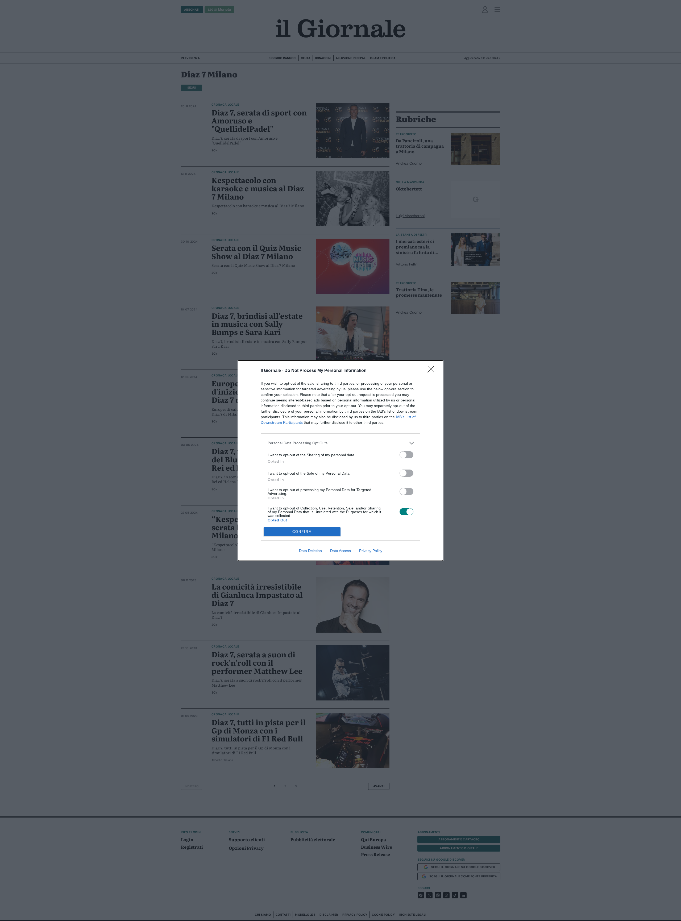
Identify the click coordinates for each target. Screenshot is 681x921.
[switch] (406, 454)
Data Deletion (310, 551)
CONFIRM (302, 532)
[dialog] (340, 460)
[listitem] (340, 443)
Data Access (340, 551)
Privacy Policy (370, 551)
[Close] (432, 371)
